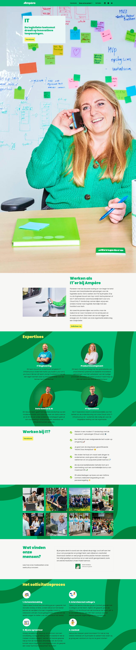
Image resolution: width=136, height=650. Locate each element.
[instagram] (108, 3)
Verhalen (98, 3)
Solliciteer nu (76, 326)
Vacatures (73, 3)
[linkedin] (104, 3)
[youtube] (111, 3)
